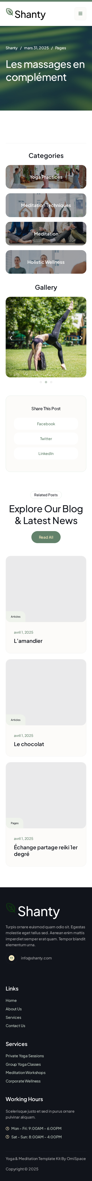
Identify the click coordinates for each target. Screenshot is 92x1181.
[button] (11, 338)
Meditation (46, 233)
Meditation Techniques (46, 205)
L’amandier (28, 640)
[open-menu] (80, 13)
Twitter (46, 438)
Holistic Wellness (46, 262)
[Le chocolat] (46, 692)
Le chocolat (29, 744)
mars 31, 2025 (36, 47)
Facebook (46, 423)
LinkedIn (46, 453)
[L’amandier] (46, 589)
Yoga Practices (46, 177)
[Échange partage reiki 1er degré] (46, 795)
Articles (16, 616)
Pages (60, 47)
